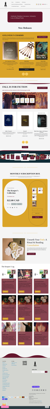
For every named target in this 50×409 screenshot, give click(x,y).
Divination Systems (5, 370)
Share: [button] (8, 207)
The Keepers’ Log (10, 196)
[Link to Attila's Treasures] (8, 121)
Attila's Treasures (8, 131)
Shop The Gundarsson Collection (12, 157)
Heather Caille (5, 334)
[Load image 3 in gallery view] (34, 204)
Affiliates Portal (4, 364)
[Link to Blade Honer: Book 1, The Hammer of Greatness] (41, 121)
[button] (23, 6)
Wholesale (4, 390)
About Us (3, 362)
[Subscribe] (46, 372)
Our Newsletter (4, 380)
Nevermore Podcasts (5, 376)
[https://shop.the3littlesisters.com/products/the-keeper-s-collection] (12, 207)
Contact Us (4, 365)
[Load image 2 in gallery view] (34, 197)
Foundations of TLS (23, 281)
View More (25, 147)
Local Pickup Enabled (39, 281)
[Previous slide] (2, 157)
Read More (5, 291)
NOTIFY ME (26, 69)
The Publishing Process (6, 384)
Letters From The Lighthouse (14, 363)
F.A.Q (3, 371)
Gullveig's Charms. (36, 176)
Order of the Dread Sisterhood (5, 378)
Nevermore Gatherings (6, 374)
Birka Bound (37, 307)
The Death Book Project (6, 383)
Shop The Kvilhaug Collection (8, 157)
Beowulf (25, 131)
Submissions (4, 381)
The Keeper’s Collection (12, 192)
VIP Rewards (4, 388)
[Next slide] (47, 157)
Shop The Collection (25, 157)
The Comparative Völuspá (10, 61)
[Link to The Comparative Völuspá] (10, 51)
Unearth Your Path (31, 253)
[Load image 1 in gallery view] (34, 191)
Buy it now (37, 217)
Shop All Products (18, 157)
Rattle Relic (26, 61)
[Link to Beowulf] (25, 121)
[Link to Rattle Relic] (26, 51)
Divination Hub (4, 368)
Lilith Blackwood (38, 334)
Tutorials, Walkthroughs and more (6, 387)
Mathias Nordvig (22, 334)
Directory (3, 367)
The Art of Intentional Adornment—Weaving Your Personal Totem (24, 308)
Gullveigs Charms (5, 373)
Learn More (5, 157)
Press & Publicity (14, 365)
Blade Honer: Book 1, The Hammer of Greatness (41, 132)
